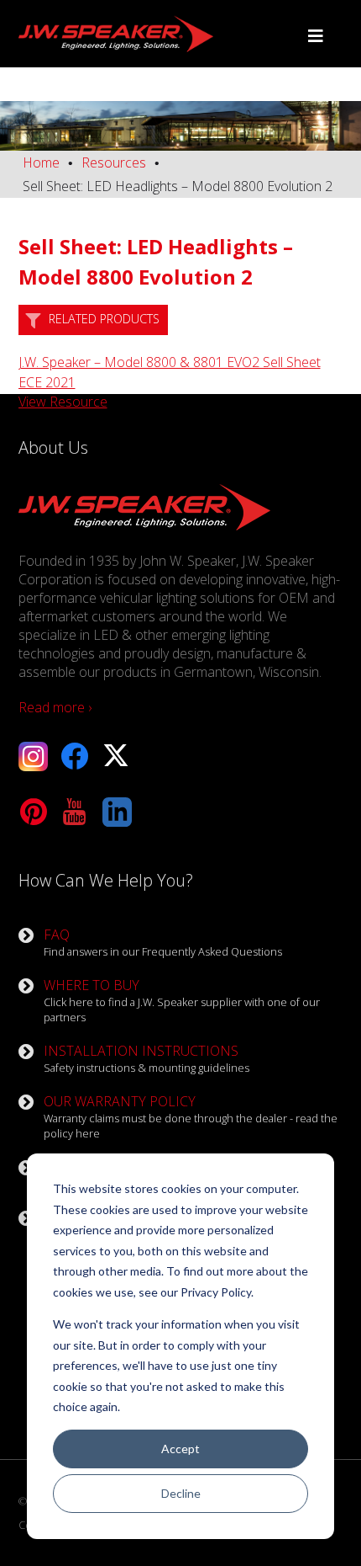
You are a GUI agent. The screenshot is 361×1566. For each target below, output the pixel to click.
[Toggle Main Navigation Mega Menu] (315, 36)
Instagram (33, 756)
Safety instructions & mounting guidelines (146, 1058)
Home (41, 162)
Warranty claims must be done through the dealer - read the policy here (190, 1116)
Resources (113, 162)
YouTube (75, 812)
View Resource (62, 401)
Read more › (55, 707)
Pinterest (33, 812)
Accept (180, 1448)
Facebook (75, 756)
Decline (181, 1493)
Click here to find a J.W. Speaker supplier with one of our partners (182, 1000)
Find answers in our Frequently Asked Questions (163, 942)
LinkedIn (117, 812)
